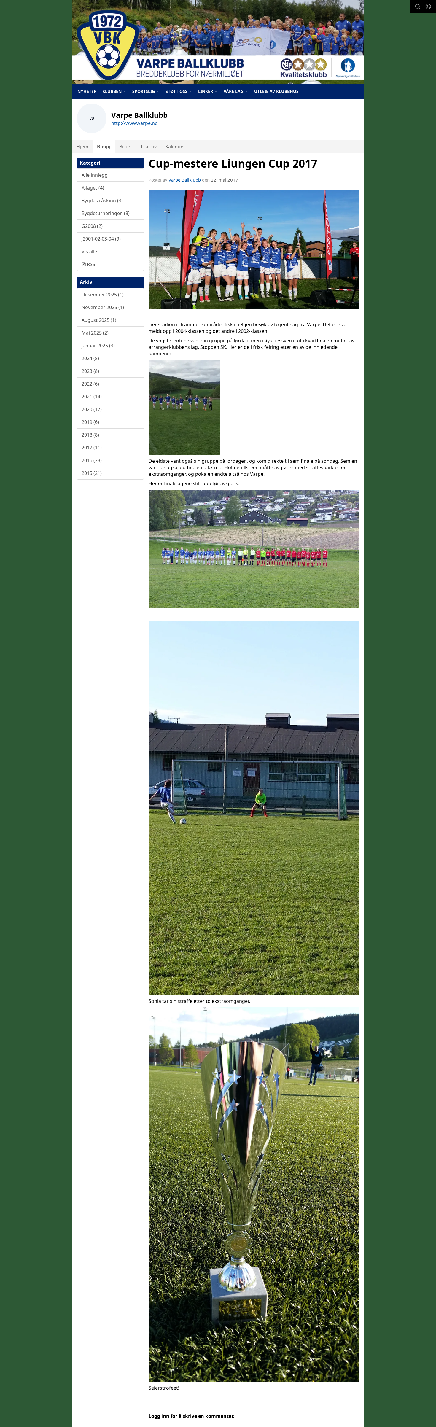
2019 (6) (90, 422)
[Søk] (417, 6)
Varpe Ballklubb (184, 180)
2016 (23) (92, 460)
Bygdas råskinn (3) (102, 200)
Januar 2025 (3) (98, 345)
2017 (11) (92, 447)
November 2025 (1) (103, 307)
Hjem (82, 146)
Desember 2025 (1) (103, 294)
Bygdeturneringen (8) (106, 213)
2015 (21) (92, 473)
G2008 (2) (92, 226)
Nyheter (86, 91)
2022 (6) (90, 384)
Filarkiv (149, 146)
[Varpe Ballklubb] (218, 42)
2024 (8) (90, 358)
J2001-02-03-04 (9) (101, 239)
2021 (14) (92, 396)
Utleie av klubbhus (276, 91)
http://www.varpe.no (134, 123)
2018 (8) (90, 435)
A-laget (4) (93, 187)
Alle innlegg (95, 175)
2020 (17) (92, 409)
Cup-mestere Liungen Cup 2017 (233, 163)
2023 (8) (90, 371)
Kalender (175, 146)
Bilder (125, 146)
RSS (90, 264)
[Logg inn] (428, 6)
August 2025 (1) (99, 320)
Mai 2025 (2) (95, 333)
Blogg (104, 146)
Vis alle (89, 251)
